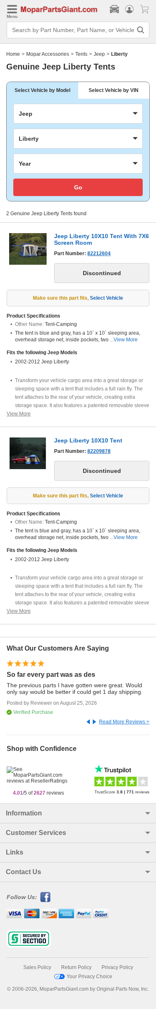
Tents (81, 54)
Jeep (99, 54)
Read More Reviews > (124, 722)
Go (78, 187)
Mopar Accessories (47, 54)
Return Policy (76, 967)
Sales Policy (37, 967)
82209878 (99, 451)
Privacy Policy (117, 967)
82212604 (99, 253)
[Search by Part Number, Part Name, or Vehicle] (141, 30)
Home (13, 54)
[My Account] (129, 9)
